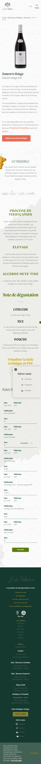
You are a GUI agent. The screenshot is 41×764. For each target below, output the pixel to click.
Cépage (20, 635)
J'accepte (34, 753)
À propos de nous (20, 592)
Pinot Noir (20, 638)
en (31, 6)
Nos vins (20, 616)
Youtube (22, 736)
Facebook (28, 379)
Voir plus (20, 550)
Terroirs (20, 626)
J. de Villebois (20, 621)
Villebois (20, 644)
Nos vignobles (20, 596)
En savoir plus (16, 761)
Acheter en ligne (20, 714)
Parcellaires (20, 623)
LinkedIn (28, 391)
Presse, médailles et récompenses (20, 606)
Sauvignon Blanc (20, 647)
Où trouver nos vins (20, 603)
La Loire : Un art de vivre (20, 599)
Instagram (28, 385)
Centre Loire (27, 17)
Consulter (24, 443)
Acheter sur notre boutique (16, 138)
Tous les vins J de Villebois (14, 17)
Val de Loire (20, 632)
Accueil (4, 17)
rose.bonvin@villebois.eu (20, 657)
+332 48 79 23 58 (20, 654)
